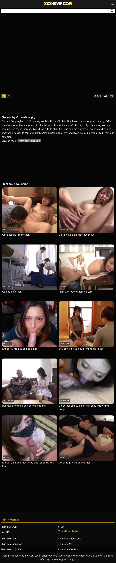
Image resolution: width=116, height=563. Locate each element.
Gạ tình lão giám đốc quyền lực (77, 234)
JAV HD (5, 532)
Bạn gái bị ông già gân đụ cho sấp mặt (24, 405)
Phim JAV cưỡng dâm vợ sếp (75, 291)
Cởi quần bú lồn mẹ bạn (16, 234)
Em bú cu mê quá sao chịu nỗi (19, 348)
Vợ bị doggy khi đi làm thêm (75, 462)
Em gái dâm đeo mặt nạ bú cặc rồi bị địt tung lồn (28, 464)
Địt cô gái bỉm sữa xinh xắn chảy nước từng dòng (84, 407)
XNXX (61, 526)
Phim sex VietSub (68, 549)
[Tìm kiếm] (112, 10)
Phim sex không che (69, 538)
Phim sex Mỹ (65, 543)
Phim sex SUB (9, 526)
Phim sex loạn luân (11, 543)
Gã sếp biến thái (11, 291)
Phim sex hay (8, 538)
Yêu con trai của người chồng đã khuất (81, 348)
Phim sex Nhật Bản (29, 140)
